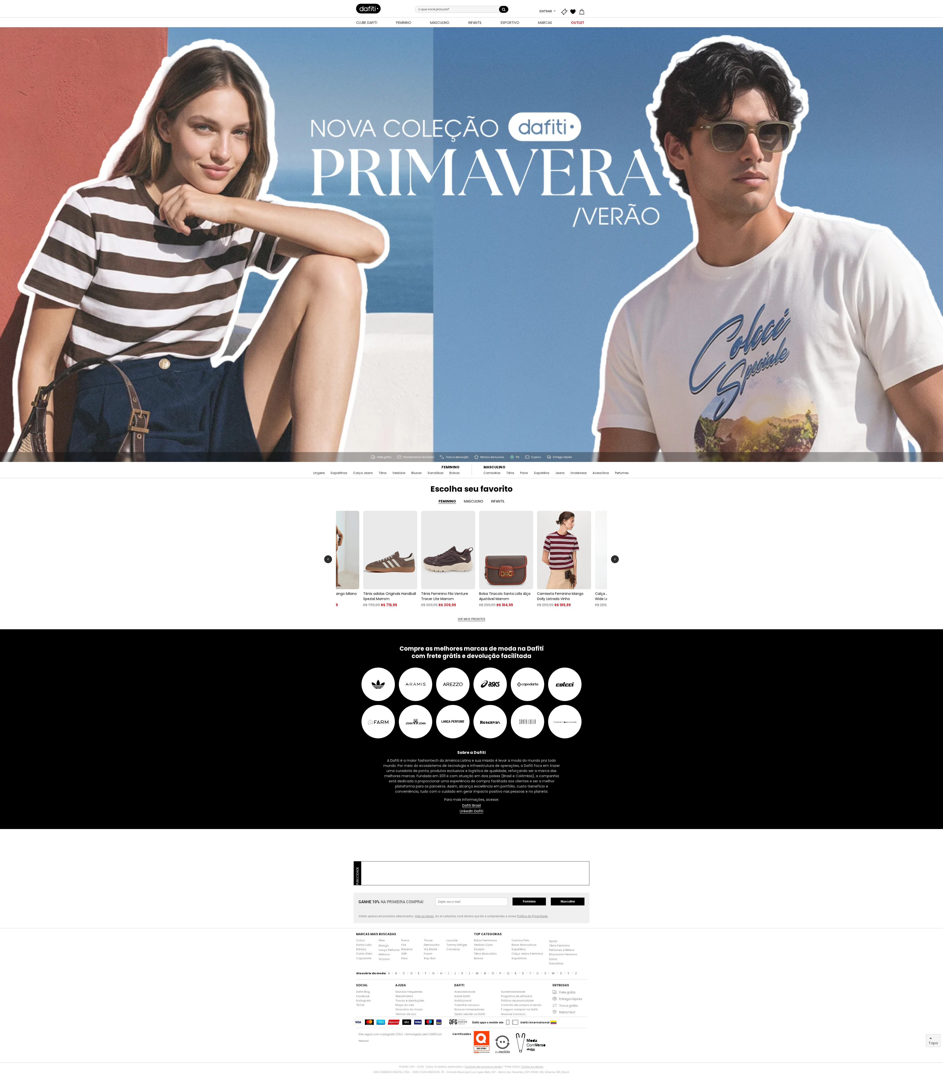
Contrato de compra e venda (521, 1005)
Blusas (416, 473)
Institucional (463, 1000)
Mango (383, 945)
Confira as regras (532, 1067)
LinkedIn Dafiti (471, 811)
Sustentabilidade (513, 992)
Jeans (560, 473)
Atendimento (404, 996)
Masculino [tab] (473, 501)
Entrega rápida (570, 999)
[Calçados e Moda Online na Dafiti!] (368, 9)
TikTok (360, 1005)
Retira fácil (567, 1012)
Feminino (450, 467)
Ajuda (553, 941)
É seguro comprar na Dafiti (519, 1009)
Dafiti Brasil (471, 805)
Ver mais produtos (471, 619)
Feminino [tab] (447, 501)
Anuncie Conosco (513, 1014)
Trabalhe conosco (466, 1005)
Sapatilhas (339, 473)
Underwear (578, 473)
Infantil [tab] (498, 501)
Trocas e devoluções (409, 1000)
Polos (524, 473)
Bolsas (454, 473)
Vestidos (398, 473)
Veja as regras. (424, 916)
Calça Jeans (363, 473)
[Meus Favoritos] (574, 11)
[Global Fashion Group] (458, 1022)
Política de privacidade (517, 1000)
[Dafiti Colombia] (553, 1022)
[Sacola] (583, 11)
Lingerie (319, 473)
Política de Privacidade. (532, 916)
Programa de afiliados (516, 996)
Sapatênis (541, 473)
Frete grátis (567, 992)
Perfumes (622, 473)
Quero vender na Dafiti (469, 1014)
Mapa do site (404, 1005)
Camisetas (492, 473)
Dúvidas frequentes (409, 992)
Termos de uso (405, 1014)
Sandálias (436, 473)
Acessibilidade (464, 992)
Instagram (363, 1000)
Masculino (495, 467)
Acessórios (601, 473)
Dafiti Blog (363, 992)
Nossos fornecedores (469, 1009)
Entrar (546, 11)
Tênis (383, 473)
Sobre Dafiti (462, 996)
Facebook (363, 996)
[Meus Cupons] (565, 11)
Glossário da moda (409, 1009)
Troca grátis (568, 1005)
